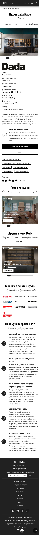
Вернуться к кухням (10, 24)
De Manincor (13, 212)
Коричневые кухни (22, 171)
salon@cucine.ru (20, 469)
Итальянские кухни (23, 521)
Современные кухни (20, 167)
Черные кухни (7, 171)
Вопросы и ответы (20, 485)
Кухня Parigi (7, 198)
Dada (11, 261)
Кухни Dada (6, 167)
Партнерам (20, 488)
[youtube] (27, 511)
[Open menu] (36, 3)
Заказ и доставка (20, 481)
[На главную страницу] (7, 3)
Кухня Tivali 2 (8, 248)
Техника (20, 499)
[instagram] (18, 511)
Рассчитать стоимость (20, 147)
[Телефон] (25, 3)
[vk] (13, 511)
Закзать (20, 152)
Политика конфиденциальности (20, 518)
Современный (12, 217)
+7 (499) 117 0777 (19, 466)
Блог (20, 502)
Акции (20, 495)
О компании (20, 492)
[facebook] (22, 511)
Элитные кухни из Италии (11, 159)
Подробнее (8, 221)
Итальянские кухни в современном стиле (16, 163)
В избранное (33, 24)
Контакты (20, 506)
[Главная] (2, 8)
